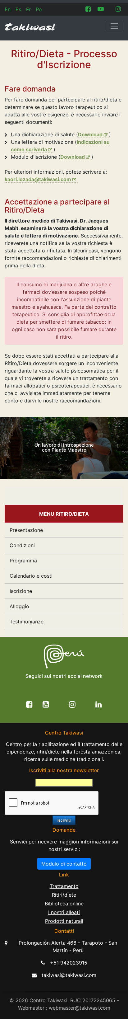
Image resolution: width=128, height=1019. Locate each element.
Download (90, 134)
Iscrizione (21, 591)
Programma (23, 560)
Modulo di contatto (64, 864)
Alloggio (19, 606)
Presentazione (26, 530)
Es (18, 9)
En (8, 9)
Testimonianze (26, 621)
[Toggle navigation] (114, 26)
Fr (28, 9)
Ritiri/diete (64, 895)
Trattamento (64, 886)
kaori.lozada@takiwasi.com (38, 179)
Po (39, 9)
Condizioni (22, 545)
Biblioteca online (64, 903)
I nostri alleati (64, 912)
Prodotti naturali (64, 921)
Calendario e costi (31, 576)
